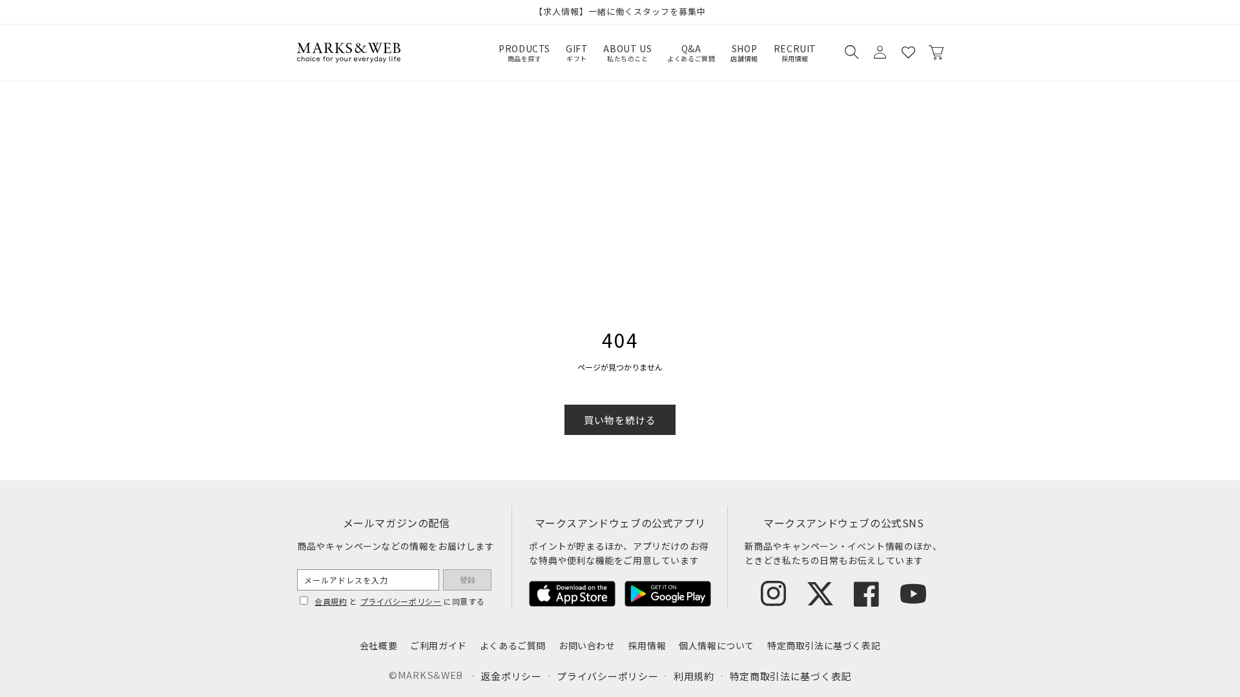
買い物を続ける (620, 420)
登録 (467, 580)
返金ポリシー (510, 676)
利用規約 (694, 676)
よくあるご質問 (513, 645)
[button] (851, 52)
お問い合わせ (587, 645)
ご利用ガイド (438, 645)
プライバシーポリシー (401, 601)
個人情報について (716, 645)
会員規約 (331, 601)
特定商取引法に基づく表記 (823, 645)
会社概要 (378, 645)
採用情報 (647, 645)
